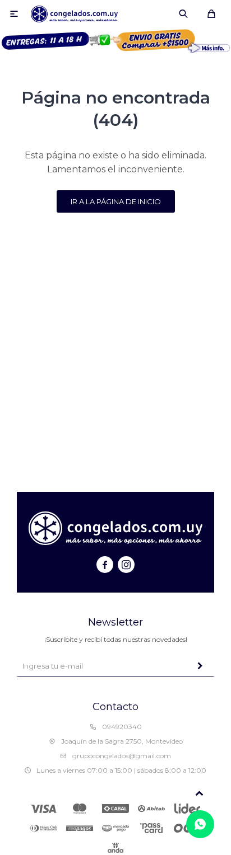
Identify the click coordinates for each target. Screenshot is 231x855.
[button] (183, 14)
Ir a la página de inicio (116, 201)
